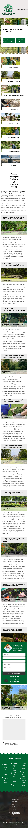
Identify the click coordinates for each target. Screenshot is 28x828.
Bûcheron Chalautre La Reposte (24, 774)
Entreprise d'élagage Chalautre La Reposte (24, 782)
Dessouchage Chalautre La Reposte (6, 780)
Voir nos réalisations (7, 40)
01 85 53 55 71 (14, 680)
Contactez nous (20, 40)
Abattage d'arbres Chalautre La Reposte (15, 767)
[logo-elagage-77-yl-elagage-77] (7, 9)
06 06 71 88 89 (14, 681)
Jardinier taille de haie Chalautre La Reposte (15, 777)
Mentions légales (14, 824)
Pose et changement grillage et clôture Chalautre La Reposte (6, 769)
